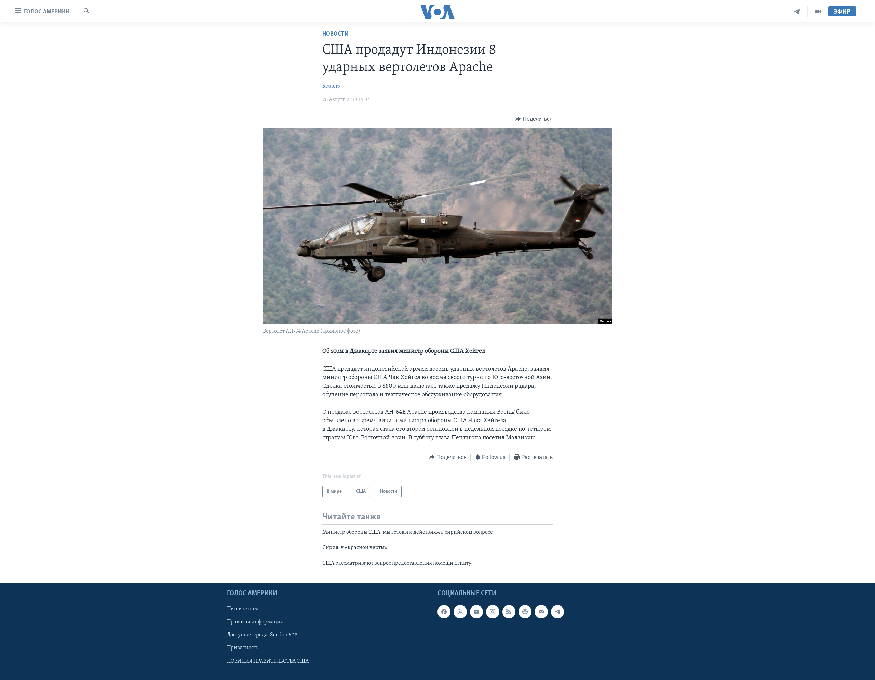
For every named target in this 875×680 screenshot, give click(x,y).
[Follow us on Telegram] (557, 611)
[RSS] (508, 611)
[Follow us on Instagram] (492, 611)
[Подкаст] (525, 611)
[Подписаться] (541, 611)
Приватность (242, 648)
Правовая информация (255, 622)
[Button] (534, 119)
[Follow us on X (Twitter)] (460, 611)
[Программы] (818, 11)
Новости (335, 34)
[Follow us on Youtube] (476, 611)
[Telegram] (797, 11)
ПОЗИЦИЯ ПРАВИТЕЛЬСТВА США (268, 661)
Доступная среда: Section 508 (262, 635)
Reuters (331, 86)
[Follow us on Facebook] (444, 611)
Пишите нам (242, 609)
